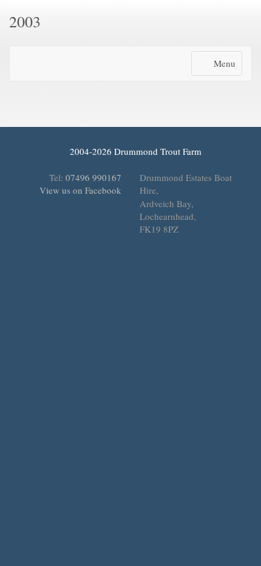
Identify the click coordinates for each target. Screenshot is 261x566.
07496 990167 (93, 177)
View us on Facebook (79, 190)
